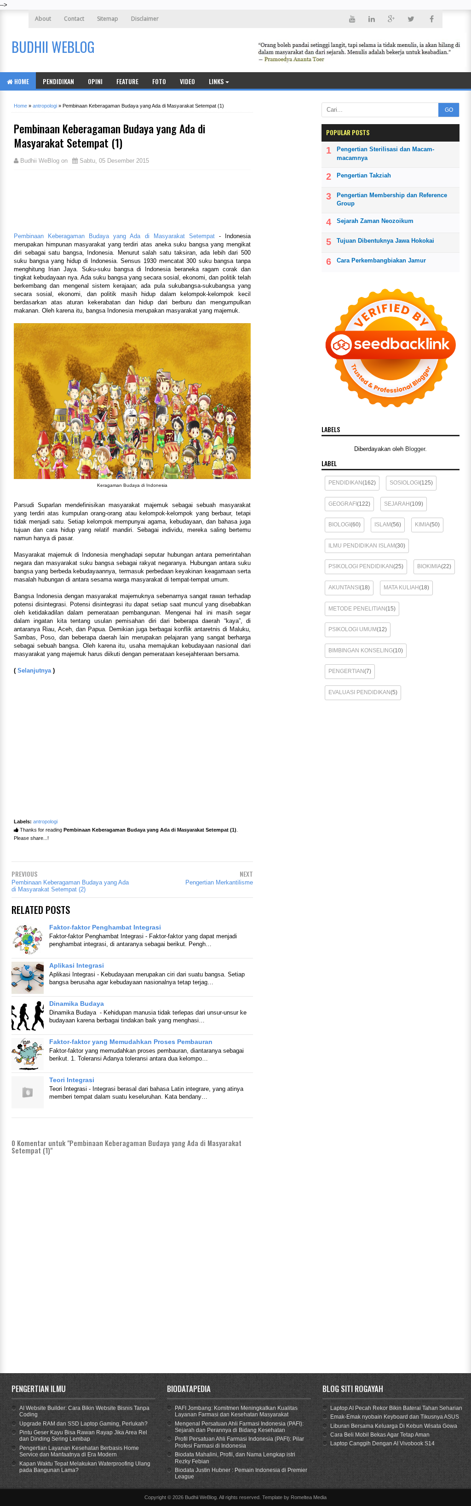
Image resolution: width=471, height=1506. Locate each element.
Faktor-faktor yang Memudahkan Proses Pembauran (131, 1041)
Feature (127, 81)
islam (382, 524)
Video (187, 81)
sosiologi (404, 482)
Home (21, 81)
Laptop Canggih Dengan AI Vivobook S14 (382, 1443)
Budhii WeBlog (201, 1497)
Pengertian (346, 671)
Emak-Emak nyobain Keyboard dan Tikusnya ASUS (394, 1417)
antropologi (45, 821)
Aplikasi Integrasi (76, 965)
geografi (342, 504)
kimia (422, 524)
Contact (74, 19)
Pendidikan (58, 81)
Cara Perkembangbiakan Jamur (381, 260)
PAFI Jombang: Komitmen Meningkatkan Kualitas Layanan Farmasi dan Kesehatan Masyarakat (236, 1411)
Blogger (415, 448)
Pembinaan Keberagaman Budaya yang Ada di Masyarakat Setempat (116, 236)
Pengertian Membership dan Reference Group (392, 199)
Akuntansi (344, 587)
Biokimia (429, 566)
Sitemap (107, 19)
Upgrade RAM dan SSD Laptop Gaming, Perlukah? (83, 1423)
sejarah (397, 504)
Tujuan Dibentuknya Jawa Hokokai (385, 240)
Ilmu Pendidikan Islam (361, 545)
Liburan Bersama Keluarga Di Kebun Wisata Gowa (393, 1426)
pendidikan (345, 482)
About (43, 19)
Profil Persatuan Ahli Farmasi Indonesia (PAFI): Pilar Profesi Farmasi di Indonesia (239, 1442)
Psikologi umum (352, 629)
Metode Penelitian (356, 608)
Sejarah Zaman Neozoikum (375, 220)
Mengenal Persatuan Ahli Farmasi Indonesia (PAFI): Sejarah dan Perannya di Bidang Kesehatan (239, 1426)
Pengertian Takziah (364, 175)
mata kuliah (401, 587)
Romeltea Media (309, 1497)
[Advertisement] (87, 200)
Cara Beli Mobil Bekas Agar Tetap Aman (380, 1435)
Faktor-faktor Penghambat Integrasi (105, 927)
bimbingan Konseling (360, 650)
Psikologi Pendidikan (360, 566)
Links (216, 81)
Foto (159, 81)
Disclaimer (145, 19)
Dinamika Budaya (76, 1003)
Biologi (339, 524)
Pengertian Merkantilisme (219, 882)
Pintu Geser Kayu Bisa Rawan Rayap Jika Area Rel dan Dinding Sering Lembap (83, 1435)
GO (449, 110)
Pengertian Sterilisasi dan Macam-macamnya (385, 153)
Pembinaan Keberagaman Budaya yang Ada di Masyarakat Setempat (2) (70, 886)
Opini (95, 81)
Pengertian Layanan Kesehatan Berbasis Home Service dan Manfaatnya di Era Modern (79, 1451)
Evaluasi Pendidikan (359, 692)
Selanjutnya (34, 670)
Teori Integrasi (71, 1080)
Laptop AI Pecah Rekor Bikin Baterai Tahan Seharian (396, 1408)
